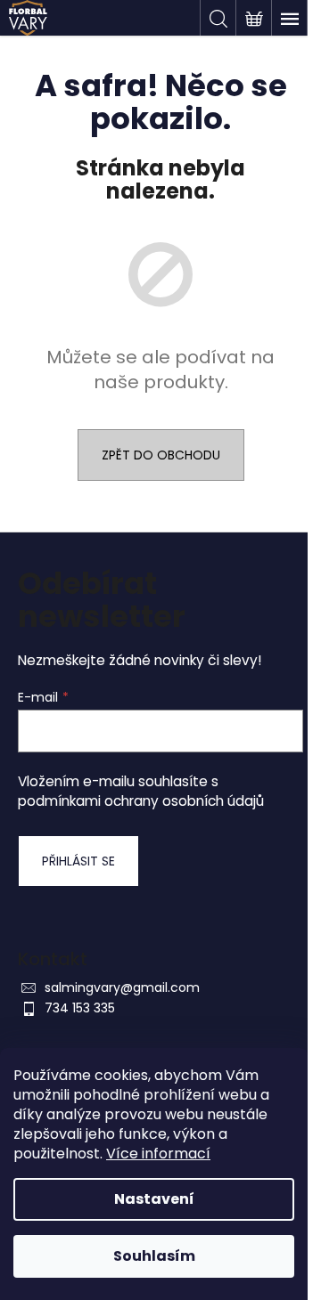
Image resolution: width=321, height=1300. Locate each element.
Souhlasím (154, 1256)
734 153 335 (80, 1008)
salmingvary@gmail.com (122, 987)
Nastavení (154, 1199)
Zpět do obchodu (161, 455)
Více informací (158, 1153)
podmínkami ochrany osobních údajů (141, 801)
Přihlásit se (78, 861)
